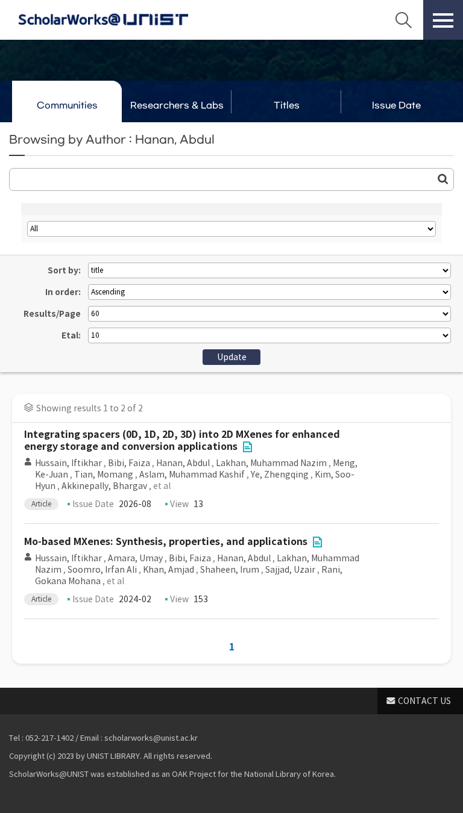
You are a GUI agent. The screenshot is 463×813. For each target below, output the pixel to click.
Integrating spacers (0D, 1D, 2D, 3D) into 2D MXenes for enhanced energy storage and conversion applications (182, 440)
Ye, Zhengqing (280, 474)
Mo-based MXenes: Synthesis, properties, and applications (165, 541)
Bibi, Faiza (129, 463)
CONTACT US (424, 701)
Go (443, 179)
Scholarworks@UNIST (103, 20)
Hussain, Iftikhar (68, 463)
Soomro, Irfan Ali (102, 569)
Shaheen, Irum (229, 569)
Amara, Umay (135, 558)
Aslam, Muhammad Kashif (192, 474)
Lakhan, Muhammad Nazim (271, 463)
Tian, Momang (103, 474)
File (247, 446)
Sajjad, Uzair (290, 569)
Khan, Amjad (168, 569)
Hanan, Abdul (183, 463)
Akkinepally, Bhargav (104, 486)
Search (403, 20)
